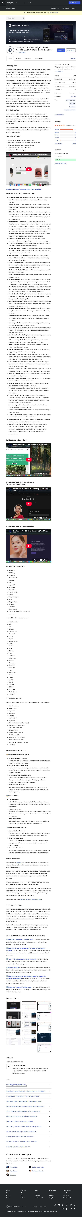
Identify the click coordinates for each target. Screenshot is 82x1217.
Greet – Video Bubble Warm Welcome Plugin (22, 959)
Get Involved (52, 1190)
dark (67, 100)
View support (58, 71)
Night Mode (72, 106)
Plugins (22, 1195)
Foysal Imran (13, 1171)
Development (39, 58)
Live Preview (71, 50)
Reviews (18, 58)
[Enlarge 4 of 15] (18, 1031)
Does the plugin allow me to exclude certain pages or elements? (25, 1106)
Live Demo (9, 189)
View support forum (60, 163)
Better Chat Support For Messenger (19, 987)
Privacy (8, 1198)
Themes (23, 1192)
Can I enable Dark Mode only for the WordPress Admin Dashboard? (16, 1085)
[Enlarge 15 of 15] (49, 1045)
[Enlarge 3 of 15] (18, 1022)
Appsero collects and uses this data (30, 899)
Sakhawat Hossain (37, 1171)
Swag (51, 1198)
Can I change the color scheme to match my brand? (21, 1116)
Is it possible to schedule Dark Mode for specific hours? (22, 1096)
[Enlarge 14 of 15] (49, 1035)
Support (73, 58)
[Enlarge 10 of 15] (34, 1039)
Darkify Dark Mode (38, 1167)
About (8, 1190)
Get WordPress (74, 2)
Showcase (23, 1190)
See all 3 (73, 96)
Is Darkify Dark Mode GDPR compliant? (18, 1147)
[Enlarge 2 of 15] (18, 1013)
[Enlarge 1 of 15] (18, 1003)
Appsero (18, 862)
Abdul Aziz (13, 1175)
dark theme (72, 103)
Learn (36, 1190)
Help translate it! (53, 12)
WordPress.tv (39, 1198)
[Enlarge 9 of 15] (34, 1031)
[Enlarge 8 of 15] (34, 1022)
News (7, 1192)
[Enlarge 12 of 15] (49, 1014)
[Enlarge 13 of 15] (49, 1024)
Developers (38, 1195)
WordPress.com (68, 1190)
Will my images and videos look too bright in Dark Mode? (23, 1111)
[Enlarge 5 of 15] (18, 1040)
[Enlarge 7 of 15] (34, 1014)
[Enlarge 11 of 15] (49, 1003)
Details (10, 58)
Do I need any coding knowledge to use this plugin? (21, 1141)
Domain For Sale (13, 967)
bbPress (66, 1195)
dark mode (72, 100)
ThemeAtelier (21, 52)
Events (50, 1192)
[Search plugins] (23, 18)
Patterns (23, 1198)
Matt (65, 1192)
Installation (28, 58)
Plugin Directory (10, 8)
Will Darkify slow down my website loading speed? (21, 1131)
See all (74, 143)
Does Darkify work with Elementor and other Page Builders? (24, 1126)
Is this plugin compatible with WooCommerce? (19, 1136)
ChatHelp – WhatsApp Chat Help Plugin (20, 939)
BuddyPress (67, 1198)
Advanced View (59, 114)
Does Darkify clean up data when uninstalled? (19, 1121)
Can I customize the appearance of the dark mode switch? (23, 1101)
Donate (51, 1195)
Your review (58, 143)
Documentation (25, 189)
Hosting (8, 1195)
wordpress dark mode (69, 110)
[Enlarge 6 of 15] (34, 1003)
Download (61, 50)
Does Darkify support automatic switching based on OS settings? (25, 1091)
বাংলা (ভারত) (24, 1206)
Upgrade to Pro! (36, 189)
